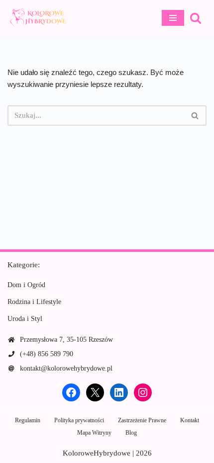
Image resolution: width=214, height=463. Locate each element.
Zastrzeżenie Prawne (142, 420)
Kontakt (189, 420)
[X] (95, 392)
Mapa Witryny (94, 432)
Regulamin (27, 420)
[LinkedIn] (119, 392)
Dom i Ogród (26, 285)
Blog (131, 432)
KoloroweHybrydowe (96, 453)
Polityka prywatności (79, 420)
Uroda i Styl (24, 318)
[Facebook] (71, 392)
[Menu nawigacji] (173, 17)
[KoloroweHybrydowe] (37, 18)
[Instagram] (143, 392)
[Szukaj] (196, 18)
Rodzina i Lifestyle (34, 302)
